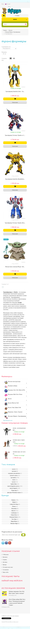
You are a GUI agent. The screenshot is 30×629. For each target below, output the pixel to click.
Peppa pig (14, 490)
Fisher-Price (15, 515)
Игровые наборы (12, 385)
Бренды (4, 564)
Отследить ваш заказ (8, 567)
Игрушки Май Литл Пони (15, 394)
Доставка (5, 562)
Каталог (11, 621)
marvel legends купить (14, 486)
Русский (8, 4)
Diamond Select (15, 517)
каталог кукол (15, 475)
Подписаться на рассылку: (12, 532)
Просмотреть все (7, 420)
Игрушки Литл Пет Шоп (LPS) (16, 390)
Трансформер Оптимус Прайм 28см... (15, 223)
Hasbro (15, 500)
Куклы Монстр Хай (13, 403)
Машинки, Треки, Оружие (15, 412)
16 (3, 53)
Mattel (14, 502)
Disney (15, 506)
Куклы (10, 398)
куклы (15, 482)
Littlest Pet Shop (15, 504)
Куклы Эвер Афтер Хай (14, 407)
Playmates (14, 508)
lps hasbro (15, 477)
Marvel (15, 510)
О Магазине (6, 554)
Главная (3, 621)
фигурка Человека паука (14, 492)
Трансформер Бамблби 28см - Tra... (15, 91)
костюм (15, 471)
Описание (15, 102)
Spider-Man (15, 484)
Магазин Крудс (13, 11)
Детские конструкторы (14, 381)
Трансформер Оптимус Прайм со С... (15, 135)
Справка (5, 559)
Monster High (14, 523)
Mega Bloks (15, 521)
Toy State (15, 519)
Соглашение (6, 569)
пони (14, 479)
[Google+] (9, 543)
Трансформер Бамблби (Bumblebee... (15, 179)
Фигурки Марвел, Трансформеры (17, 416)
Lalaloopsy (15, 512)
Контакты (5, 557)
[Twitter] (3, 543)
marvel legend (15, 488)
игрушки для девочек (15, 473)
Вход (9, 6)
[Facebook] (6, 543)
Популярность (6, 48)
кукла (15, 469)
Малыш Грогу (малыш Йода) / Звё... (15, 266)
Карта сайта (5, 572)
